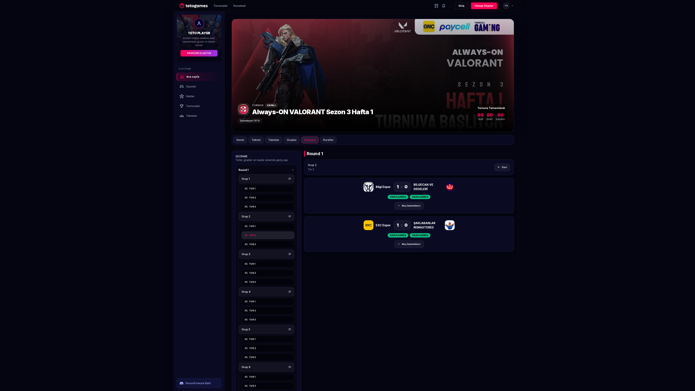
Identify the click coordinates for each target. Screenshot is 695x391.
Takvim (256, 139)
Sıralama (310, 139)
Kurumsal (239, 5)
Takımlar (188, 115)
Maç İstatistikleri (409, 206)
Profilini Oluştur (199, 53)
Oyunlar (188, 86)
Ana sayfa (189, 76)
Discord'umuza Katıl (198, 383)
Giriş (461, 5)
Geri (502, 167)
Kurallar (328, 139)
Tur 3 (250, 207)
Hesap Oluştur (484, 5)
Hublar (187, 96)
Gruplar (292, 139)
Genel (240, 139)
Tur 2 (250, 197)
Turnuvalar (221, 5)
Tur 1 (250, 188)
